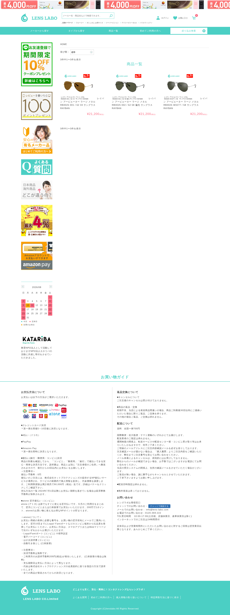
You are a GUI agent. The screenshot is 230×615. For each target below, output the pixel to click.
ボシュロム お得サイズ (95, 23)
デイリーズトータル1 (129, 23)
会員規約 (72, 566)
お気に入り (183, 18)
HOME (63, 44)
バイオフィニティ (146, 23)
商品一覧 (113, 31)
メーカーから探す (39, 31)
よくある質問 (80, 597)
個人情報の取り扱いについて (131, 597)
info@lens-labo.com (157, 509)
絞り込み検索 (189, 31)
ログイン (165, 18)
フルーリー (80, 23)
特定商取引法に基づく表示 (165, 597)
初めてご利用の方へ (150, 31)
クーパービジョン (112, 23)
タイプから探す (76, 31)
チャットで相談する (159, 506)
